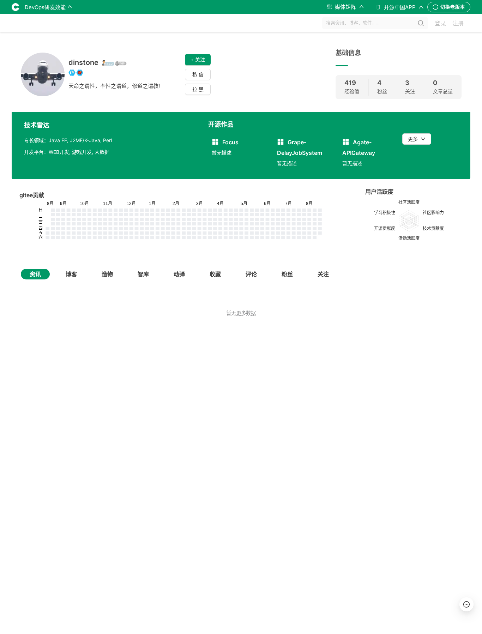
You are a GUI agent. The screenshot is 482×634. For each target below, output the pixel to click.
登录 (440, 23)
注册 (458, 23)
